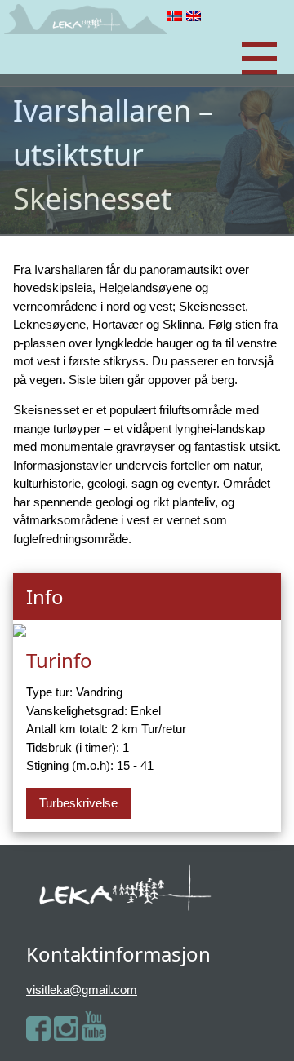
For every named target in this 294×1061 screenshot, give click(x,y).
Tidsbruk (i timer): (72, 747)
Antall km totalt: (67, 729)
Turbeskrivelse (78, 803)
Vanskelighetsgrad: (76, 711)
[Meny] (259, 59)
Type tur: (49, 692)
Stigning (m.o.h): (70, 765)
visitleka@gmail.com (81, 990)
